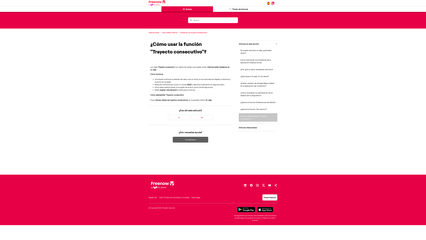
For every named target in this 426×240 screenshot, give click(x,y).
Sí (179, 117)
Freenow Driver (154, 32)
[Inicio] (157, 3)
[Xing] (275, 185)
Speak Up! (153, 197)
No (202, 117)
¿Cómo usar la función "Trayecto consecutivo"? (254, 117)
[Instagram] (257, 185)
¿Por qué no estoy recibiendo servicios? (257, 69)
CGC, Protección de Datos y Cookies (174, 197)
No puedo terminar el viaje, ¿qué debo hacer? (256, 51)
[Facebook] (251, 185)
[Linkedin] (245, 185)
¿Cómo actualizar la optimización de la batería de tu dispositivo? (257, 94)
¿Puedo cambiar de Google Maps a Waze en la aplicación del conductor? (257, 84)
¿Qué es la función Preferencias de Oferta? (258, 102)
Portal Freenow (270, 197)
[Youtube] (269, 185)
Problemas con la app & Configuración (193, 32)
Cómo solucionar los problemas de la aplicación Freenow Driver (256, 61)
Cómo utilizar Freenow (170, 32)
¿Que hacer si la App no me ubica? (255, 76)
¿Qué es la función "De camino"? (254, 109)
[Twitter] (263, 185)
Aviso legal (195, 197)
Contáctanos (190, 140)
